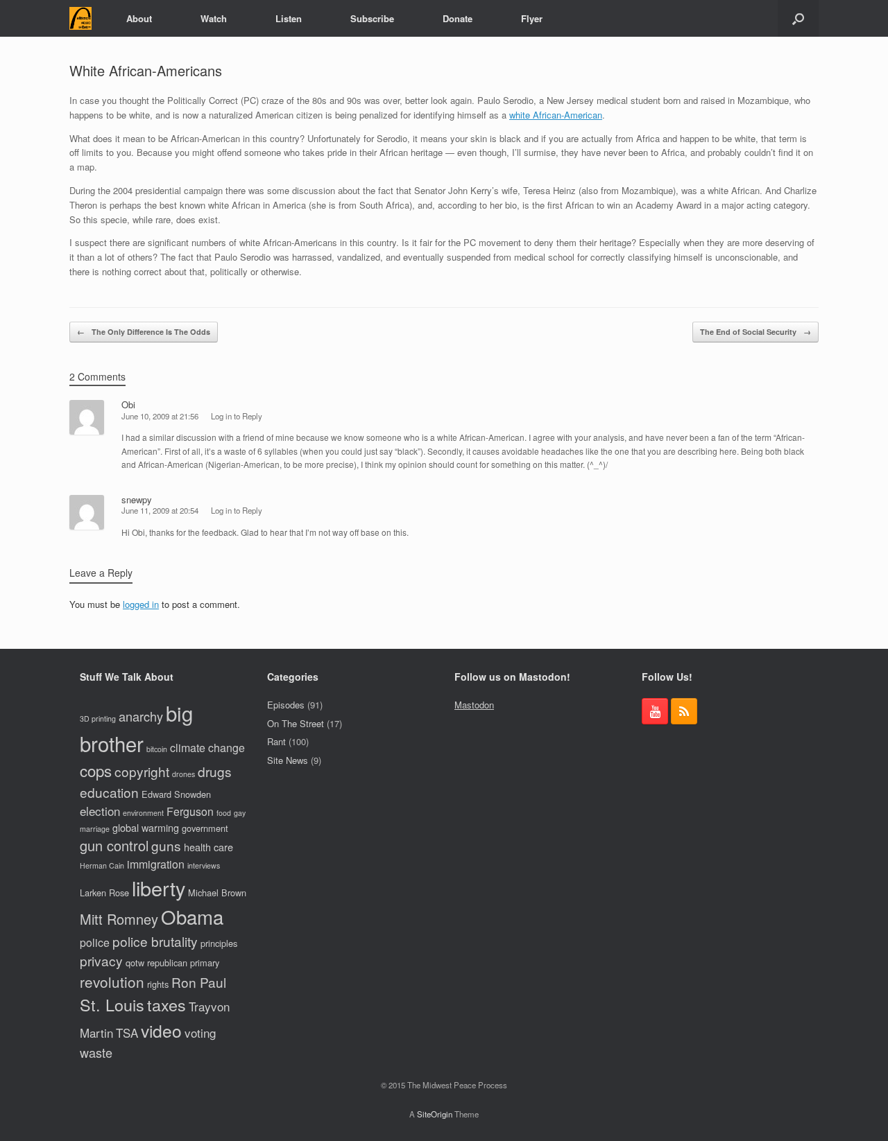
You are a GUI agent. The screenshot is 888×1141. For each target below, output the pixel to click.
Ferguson (190, 811)
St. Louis (112, 1004)
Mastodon (474, 704)
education (109, 792)
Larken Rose (104, 892)
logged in (141, 604)
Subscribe (372, 18)
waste (96, 1052)
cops (96, 770)
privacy (101, 960)
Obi (128, 404)
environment (143, 813)
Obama (192, 916)
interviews (203, 865)
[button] (798, 18)
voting (200, 1032)
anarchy (141, 716)
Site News (287, 760)
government (205, 828)
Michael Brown (217, 892)
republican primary (183, 962)
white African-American (555, 114)
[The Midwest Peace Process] (80, 18)
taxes (166, 1004)
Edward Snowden (176, 794)
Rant (276, 741)
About (139, 18)
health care (208, 846)
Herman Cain (102, 865)
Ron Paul (198, 982)
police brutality (155, 941)
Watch (213, 18)
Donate (457, 18)
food (223, 813)
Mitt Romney (119, 919)
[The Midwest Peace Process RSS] (684, 711)
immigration (156, 864)
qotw (135, 962)
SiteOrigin (434, 1114)
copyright (141, 771)
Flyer (532, 18)
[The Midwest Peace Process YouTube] (655, 711)
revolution (112, 981)
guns (166, 845)
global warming (145, 827)
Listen (288, 18)
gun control (114, 845)
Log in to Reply (236, 415)
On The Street (295, 723)
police (95, 942)
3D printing (98, 718)
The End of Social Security (755, 331)
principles (218, 943)
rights (158, 984)
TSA (127, 1032)
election (100, 810)
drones (183, 774)
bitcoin (156, 749)
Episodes (286, 704)
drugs (215, 771)
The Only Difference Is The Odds (143, 331)
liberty (158, 887)
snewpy (136, 499)
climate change (207, 748)
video (161, 1030)
